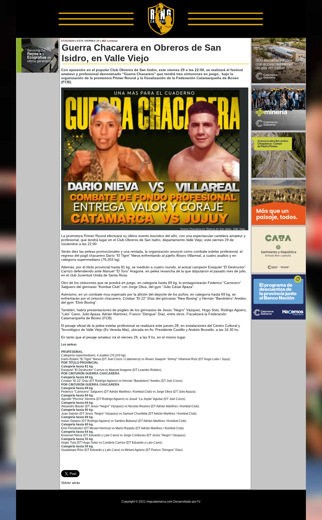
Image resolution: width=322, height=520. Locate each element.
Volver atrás (70, 483)
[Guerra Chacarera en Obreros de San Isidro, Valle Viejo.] (151, 226)
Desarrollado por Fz (186, 501)
